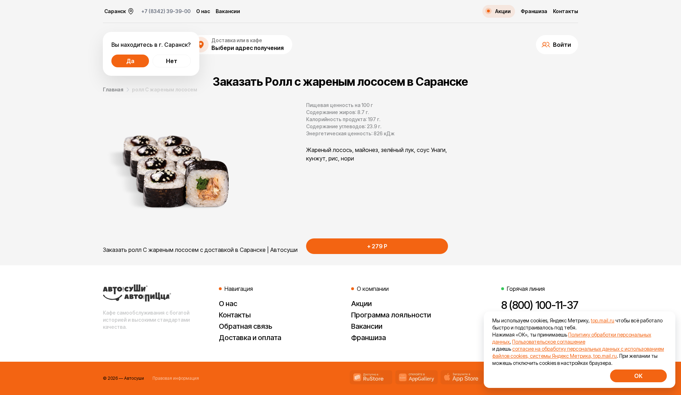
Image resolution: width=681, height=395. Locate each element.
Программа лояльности (391, 315)
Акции (361, 303)
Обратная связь (245, 326)
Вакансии (228, 11)
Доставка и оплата (250, 337)
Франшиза (534, 11)
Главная (113, 89)
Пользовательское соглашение (548, 342)
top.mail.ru (602, 320)
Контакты (565, 11)
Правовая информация (176, 378)
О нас (203, 11)
